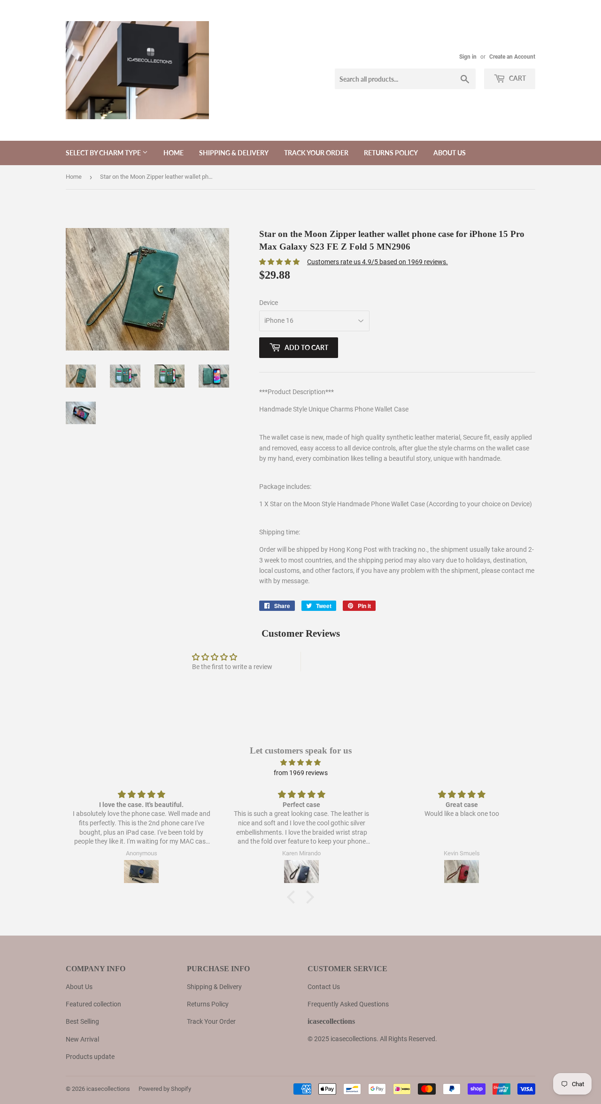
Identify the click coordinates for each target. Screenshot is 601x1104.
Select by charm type (104, 153)
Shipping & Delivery (234, 153)
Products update (90, 1056)
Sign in (468, 56)
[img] (300, 762)
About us (449, 153)
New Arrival (82, 1039)
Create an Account (512, 56)
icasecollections (108, 1088)
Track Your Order (316, 153)
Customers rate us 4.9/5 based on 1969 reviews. (377, 262)
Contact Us (324, 986)
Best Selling (82, 1021)
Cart (517, 78)
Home (173, 153)
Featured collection (93, 1004)
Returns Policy (391, 153)
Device (268, 302)
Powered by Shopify (165, 1088)
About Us (79, 986)
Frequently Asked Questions (348, 1004)
